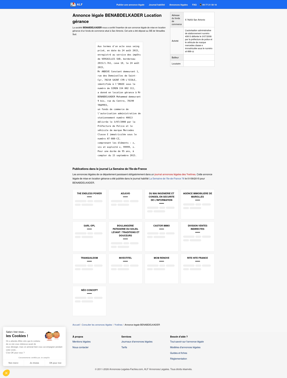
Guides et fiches (178, 353)
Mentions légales (81, 341)
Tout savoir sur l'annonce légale (187, 341)
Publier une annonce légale (130, 4)
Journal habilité (157, 4)
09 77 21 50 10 (209, 4)
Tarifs (124, 347)
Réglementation (178, 358)
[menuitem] (130, 4)
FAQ (194, 4)
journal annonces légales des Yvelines (175, 174)
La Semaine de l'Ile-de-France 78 (166, 178)
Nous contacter (80, 347)
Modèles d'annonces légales (185, 347)
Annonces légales (178, 4)
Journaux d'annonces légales (136, 341)
